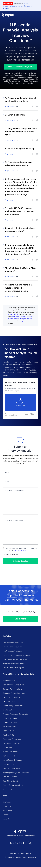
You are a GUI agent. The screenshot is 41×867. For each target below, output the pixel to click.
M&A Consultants (9, 756)
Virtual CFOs (7, 789)
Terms (26, 414)
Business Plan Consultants (12, 689)
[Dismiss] (37, 3)
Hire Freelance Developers (13, 642)
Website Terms (21, 857)
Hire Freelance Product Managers (15, 663)
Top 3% (12, 595)
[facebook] (32, 106)
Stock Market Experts (10, 781)
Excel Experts (8, 710)
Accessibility (32, 857)
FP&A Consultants (9, 726)
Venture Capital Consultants (13, 785)
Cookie (10, 416)
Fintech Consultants (10, 722)
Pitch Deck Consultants (11, 768)
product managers (20, 318)
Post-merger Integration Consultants (16, 772)
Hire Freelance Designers (12, 647)
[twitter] (37, 106)
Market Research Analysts (12, 760)
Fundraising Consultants (12, 739)
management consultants (26, 321)
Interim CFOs (7, 747)
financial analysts (25, 50)
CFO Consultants (9, 701)
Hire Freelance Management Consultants (18, 655)
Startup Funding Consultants (13, 685)
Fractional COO (8, 735)
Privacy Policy (20, 550)
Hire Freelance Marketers (12, 651)
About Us (6, 819)
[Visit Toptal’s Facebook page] (23, 843)
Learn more (20, 618)
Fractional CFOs (9, 730)
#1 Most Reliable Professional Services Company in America (17, 5)
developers (15, 316)
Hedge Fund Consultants (12, 743)
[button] (20, 102)
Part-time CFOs (8, 764)
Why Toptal (7, 802)
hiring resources (13, 314)
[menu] (38, 15)
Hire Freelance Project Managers (15, 659)
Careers (6, 814)
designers (23, 316)
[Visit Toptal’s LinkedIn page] (11, 843)
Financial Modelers (10, 718)
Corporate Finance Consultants (14, 693)
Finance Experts (9, 680)
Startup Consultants (10, 776)
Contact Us (7, 806)
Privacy (33, 414)
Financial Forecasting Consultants (15, 714)
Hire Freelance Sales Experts (13, 667)
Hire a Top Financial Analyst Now (20, 66)
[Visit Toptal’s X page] (17, 843)
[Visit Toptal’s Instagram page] (30, 843)
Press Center (7, 810)
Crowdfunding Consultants (13, 705)
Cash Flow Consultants (11, 697)
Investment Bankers (10, 751)
